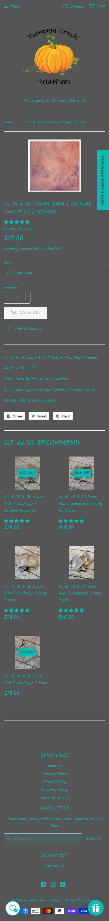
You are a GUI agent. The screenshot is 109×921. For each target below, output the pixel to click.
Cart (100, 6)
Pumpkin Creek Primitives (42, 900)
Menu (15, 6)
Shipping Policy (54, 789)
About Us (54, 766)
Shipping (12, 248)
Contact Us (54, 866)
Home (8, 122)
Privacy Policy (54, 774)
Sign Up (94, 838)
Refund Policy (54, 781)
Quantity (10, 287)
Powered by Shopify (80, 900)
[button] (17, 222)
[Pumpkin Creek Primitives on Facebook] (43, 885)
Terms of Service (54, 797)
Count (8, 263)
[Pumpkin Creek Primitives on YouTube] (63, 885)
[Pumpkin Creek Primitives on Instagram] (53, 885)
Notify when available (102, 180)
